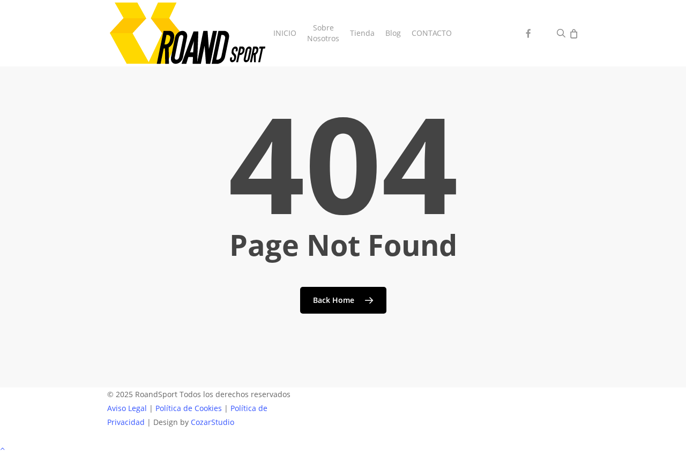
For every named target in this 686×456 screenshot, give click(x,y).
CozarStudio (212, 422)
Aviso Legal (127, 408)
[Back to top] (343, 449)
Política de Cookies (188, 408)
